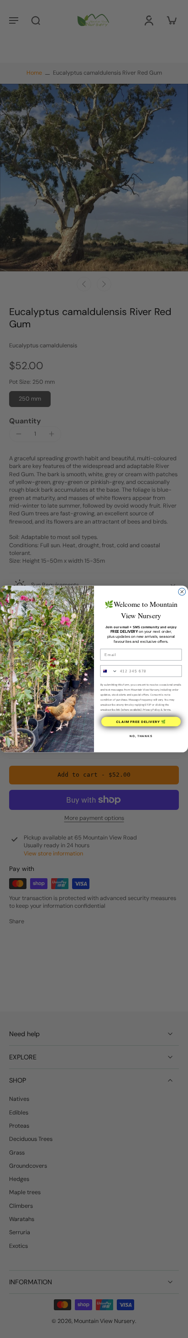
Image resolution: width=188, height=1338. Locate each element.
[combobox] (108, 671)
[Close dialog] (182, 591)
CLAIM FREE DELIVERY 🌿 (141, 721)
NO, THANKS (141, 736)
